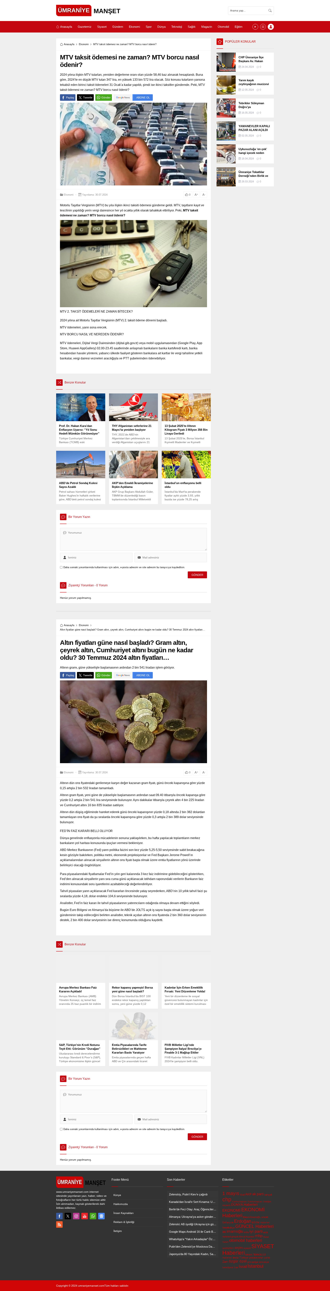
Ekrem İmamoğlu (252, 1217)
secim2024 (228, 1248)
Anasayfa (69, 44)
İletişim (117, 1231)
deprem (226, 1205)
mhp (258, 1236)
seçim (239, 1247)
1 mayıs (230, 1193)
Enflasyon (227, 1222)
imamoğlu (235, 1231)
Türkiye (243, 1257)
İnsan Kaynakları (123, 1213)
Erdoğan (242, 1221)
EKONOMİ (231, 1210)
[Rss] (59, 1224)
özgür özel (237, 1261)
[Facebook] (59, 1216)
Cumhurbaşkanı (239, 1201)
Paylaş (70, 97)
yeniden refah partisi (259, 1257)
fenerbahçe (228, 1227)
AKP (248, 1194)
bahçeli (268, 1194)
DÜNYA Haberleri (244, 1205)
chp (226, 1199)
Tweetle (87, 97)
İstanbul (255, 1266)
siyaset (247, 1248)
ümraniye (252, 1261)
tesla (236, 1257)
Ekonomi (84, 44)
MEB (265, 1232)
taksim (248, 1254)
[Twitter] (68, 1216)
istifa (246, 1232)
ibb (224, 1231)
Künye (117, 1195)
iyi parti (256, 1231)
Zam (225, 1261)
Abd (242, 1194)
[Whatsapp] (93, 1216)
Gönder (106, 97)
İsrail (243, 1266)
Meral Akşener (246, 1236)
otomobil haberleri (245, 1240)
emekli (264, 1217)
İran (236, 1267)
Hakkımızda (120, 1204)
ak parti (258, 1194)
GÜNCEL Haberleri (254, 1226)
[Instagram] (76, 1216)
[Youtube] (84, 1216)
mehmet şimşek (230, 1236)
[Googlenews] (101, 1216)
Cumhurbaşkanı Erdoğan (259, 1201)
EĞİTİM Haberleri (261, 1222)
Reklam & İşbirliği (123, 1222)
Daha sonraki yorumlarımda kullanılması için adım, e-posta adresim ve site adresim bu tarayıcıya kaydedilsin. (124, 567)
